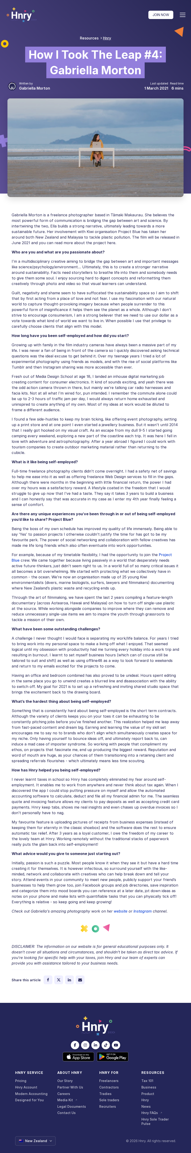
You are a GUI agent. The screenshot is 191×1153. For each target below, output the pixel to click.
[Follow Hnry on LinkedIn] (95, 1045)
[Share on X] (58, 979)
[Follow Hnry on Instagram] (85, 1045)
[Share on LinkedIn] (69, 979)
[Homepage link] (22, 15)
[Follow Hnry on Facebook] (75, 1045)
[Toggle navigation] (182, 15)
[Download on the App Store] (78, 1056)
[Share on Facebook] (48, 979)
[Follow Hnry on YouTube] (116, 1045)
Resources (89, 38)
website (120, 911)
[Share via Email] (80, 979)
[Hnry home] (95, 1026)
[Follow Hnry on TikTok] (106, 1045)
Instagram (142, 911)
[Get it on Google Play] (112, 1056)
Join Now (161, 15)
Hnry (107, 38)
